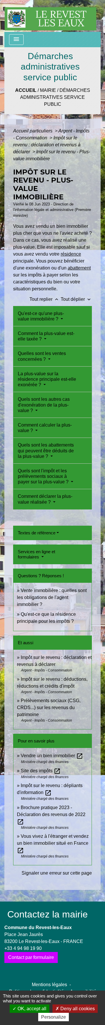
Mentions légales (49, 984)
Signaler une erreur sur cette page (57, 873)
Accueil (25, 90)
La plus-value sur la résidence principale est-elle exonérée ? (47, 379)
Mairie (48, 90)
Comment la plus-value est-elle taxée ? (46, 336)
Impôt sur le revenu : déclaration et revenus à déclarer (46, 144)
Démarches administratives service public (55, 97)
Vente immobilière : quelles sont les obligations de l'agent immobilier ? (52, 597)
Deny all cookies (77, 1008)
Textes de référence (36, 532)
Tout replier (44, 299)
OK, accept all (31, 1008)
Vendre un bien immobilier (52, 755)
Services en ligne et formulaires (36, 554)
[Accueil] (50, 16)
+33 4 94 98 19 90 (23, 948)
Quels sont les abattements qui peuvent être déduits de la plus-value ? (46, 450)
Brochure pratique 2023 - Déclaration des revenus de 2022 (51, 814)
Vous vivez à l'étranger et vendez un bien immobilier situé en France (53, 843)
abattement (79, 267)
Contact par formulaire (31, 957)
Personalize (53, 1017)
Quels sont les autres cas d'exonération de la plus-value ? (44, 405)
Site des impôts (41, 770)
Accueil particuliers (33, 130)
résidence (71, 254)
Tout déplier (76, 299)
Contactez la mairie (47, 914)
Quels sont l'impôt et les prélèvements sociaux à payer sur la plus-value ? (44, 476)
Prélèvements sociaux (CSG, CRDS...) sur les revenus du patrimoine (48, 707)
